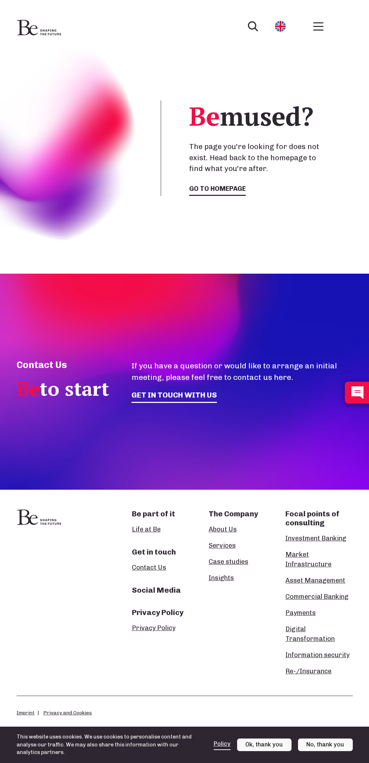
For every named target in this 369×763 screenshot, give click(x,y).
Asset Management (315, 580)
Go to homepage (217, 189)
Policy (222, 743)
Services (222, 545)
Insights (221, 578)
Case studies (228, 562)
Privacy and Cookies (67, 712)
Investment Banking (315, 538)
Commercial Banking (316, 597)
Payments (300, 613)
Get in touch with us (174, 394)
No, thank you (325, 744)
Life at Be (146, 529)
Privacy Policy (153, 628)
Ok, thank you (264, 744)
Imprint (26, 712)
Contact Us (149, 567)
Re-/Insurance (308, 671)
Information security (317, 655)
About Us (223, 529)
